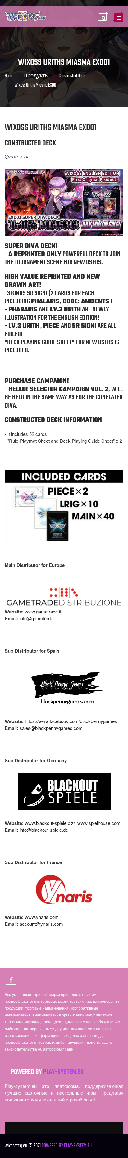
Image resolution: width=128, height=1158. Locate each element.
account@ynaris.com (41, 924)
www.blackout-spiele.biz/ (50, 823)
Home (9, 76)
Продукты (36, 76)
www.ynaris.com (42, 917)
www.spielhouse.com (99, 823)
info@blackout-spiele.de (44, 829)
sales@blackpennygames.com (51, 728)
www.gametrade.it (43, 611)
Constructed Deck (72, 76)
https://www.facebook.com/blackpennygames (71, 721)
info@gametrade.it (38, 618)
